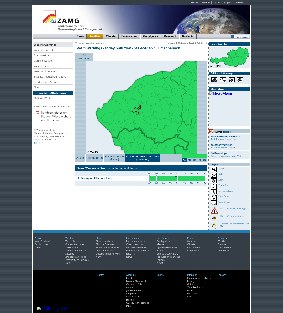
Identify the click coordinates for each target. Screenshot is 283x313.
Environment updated (137, 241)
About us (206, 2)
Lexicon (161, 259)
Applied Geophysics (167, 247)
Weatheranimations (75, 250)
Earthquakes (41, 244)
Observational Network (108, 253)
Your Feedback (42, 241)
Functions (131, 278)
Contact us (239, 2)
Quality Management (137, 302)
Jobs (128, 305)
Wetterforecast (73, 241)
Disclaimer (193, 293)
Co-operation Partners (199, 278)
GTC (189, 296)
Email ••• (38, 142)
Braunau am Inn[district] (114, 158)
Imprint (216, 2)
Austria (80, 157)
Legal (190, 290)
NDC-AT (160, 250)
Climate (111, 36)
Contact (222, 274)
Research (170, 36)
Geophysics (150, 36)
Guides (191, 284)
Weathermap (72, 247)
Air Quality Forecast (136, 247)
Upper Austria (94, 157)
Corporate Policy (135, 284)
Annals (129, 287)
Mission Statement (136, 281)
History (130, 299)
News (80, 36)
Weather (95, 36)
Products (188, 36)
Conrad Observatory (167, 253)
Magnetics (162, 244)
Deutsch (194, 2)
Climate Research (105, 250)
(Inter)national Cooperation (134, 292)
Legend (215, 164)
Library (191, 281)
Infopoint (227, 2)
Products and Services (77, 259)
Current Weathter (74, 244)
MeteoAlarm (217, 89)
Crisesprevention (135, 244)
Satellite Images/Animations (75, 255)
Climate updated (104, 241)
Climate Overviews (106, 244)
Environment (129, 36)
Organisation (133, 296)
